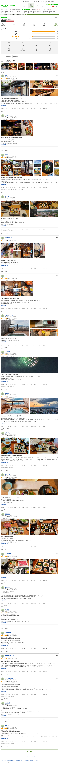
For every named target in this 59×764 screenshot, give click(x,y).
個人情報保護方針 (11, 760)
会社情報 (4, 760)
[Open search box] (2, 56)
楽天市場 (48, 1)
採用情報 (27, 760)
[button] (5, 66)
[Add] (56, 18)
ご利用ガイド (27, 1)
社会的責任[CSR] (20, 760)
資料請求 (37, 760)
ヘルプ (22, 1)
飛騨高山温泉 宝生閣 (6, 19)
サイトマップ (34, 1)
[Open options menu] (57, 75)
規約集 (31, 760)
